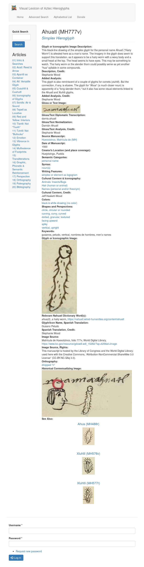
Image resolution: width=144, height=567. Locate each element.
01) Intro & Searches (18, 61)
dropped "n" (48, 365)
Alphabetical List (63, 17)
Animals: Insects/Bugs (54, 182)
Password (15, 538)
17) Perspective (21, 176)
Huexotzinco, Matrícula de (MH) (59, 139)
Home (20, 17)
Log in (17, 557)
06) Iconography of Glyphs (21, 97)
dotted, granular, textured (56, 217)
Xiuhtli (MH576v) (88, 453)
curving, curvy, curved (54, 213)
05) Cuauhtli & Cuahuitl (20, 90)
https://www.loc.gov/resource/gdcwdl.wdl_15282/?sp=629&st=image (79, 343)
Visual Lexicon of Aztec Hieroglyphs (44, 8)
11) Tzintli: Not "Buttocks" (20, 132)
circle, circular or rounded (56, 210)
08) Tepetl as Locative (19, 111)
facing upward (49, 220)
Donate (81, 17)
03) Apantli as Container (20, 76)
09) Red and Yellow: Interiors (21, 118)
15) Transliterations (20, 156)
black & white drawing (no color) (59, 203)
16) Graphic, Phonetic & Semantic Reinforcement (20, 167)
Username (15, 525)
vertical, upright (50, 227)
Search (18, 44)
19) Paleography (21, 183)
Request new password (29, 551)
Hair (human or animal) (55, 185)
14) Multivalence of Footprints (21, 149)
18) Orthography (21, 180)
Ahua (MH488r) (88, 423)
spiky (44, 224)
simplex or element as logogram (59, 175)
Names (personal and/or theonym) (61, 189)
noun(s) (46, 167)
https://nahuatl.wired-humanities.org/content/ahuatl (96, 319)
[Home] (15, 8)
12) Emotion (19, 137)
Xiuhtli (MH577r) (88, 483)
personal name (50, 160)
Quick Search (20, 31)
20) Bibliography (21, 187)
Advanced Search (38, 17)
